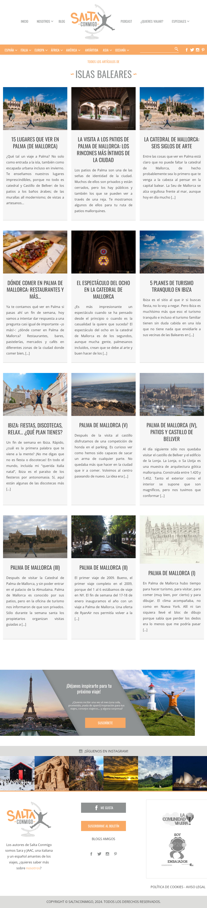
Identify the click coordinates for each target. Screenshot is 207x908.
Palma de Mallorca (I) (171, 573)
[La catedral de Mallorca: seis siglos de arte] (172, 108)
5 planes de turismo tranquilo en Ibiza (171, 286)
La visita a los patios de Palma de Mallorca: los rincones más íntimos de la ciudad (103, 149)
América (71, 50)
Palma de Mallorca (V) (103, 425)
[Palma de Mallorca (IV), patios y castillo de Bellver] (172, 394)
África (55, 50)
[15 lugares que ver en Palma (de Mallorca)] (35, 108)
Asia (106, 50)
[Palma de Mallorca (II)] (103, 536)
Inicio (24, 21)
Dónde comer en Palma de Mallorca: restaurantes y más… (35, 289)
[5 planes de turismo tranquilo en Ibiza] (172, 252)
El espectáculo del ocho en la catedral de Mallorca (103, 289)
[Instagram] (198, 50)
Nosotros (43, 21)
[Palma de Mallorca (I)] (172, 539)
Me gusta (107, 807)
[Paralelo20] (178, 849)
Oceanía (120, 50)
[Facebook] (187, 50)
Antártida (91, 50)
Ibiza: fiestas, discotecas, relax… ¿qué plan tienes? (35, 428)
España (9, 50)
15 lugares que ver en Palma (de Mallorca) (35, 142)
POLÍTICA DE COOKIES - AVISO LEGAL (178, 887)
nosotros (33, 868)
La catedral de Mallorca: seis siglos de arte (171, 142)
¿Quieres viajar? (151, 21)
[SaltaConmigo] (93, 21)
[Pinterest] (204, 50)
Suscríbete (105, 722)
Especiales (179, 21)
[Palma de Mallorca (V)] (103, 394)
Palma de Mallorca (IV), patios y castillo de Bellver (172, 432)
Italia (24, 50)
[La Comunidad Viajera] (178, 818)
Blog (62, 21)
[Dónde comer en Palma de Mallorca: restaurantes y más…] (35, 252)
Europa (39, 50)
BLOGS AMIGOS (103, 839)
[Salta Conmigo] (29, 819)
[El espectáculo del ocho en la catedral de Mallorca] (103, 252)
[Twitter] (193, 50)
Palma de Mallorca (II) (103, 567)
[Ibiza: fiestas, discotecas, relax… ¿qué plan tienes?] (35, 394)
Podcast (126, 21)
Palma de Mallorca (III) (35, 567)
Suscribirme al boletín (103, 826)
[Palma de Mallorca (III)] (35, 536)
